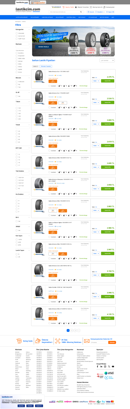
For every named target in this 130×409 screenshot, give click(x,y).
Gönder (112, 342)
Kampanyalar (110, 7)
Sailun (24, 21)
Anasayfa (18, 21)
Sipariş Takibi (69, 7)
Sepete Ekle (108, 81)
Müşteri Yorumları (83, 7)
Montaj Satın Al (97, 7)
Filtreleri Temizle (46, 66)
